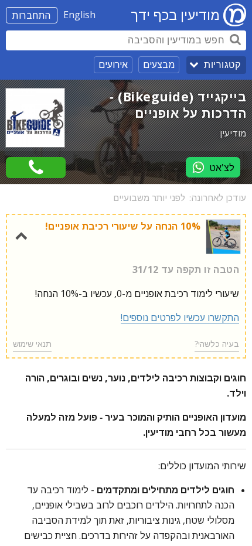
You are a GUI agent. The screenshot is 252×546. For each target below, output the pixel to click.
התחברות (31, 15)
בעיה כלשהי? (217, 344)
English (79, 15)
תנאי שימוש (32, 344)
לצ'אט (221, 167)
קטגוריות (222, 65)
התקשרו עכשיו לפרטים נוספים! (180, 317)
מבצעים (159, 64)
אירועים (113, 64)
